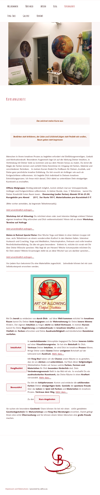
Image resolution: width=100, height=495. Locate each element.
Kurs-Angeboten (47, 399)
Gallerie (26, 16)
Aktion (43, 6)
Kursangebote (69, 6)
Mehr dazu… (58, 354)
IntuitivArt (16, 347)
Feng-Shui (11, 16)
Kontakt (40, 16)
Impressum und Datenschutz (16, 489)
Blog (55, 6)
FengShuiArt (17, 368)
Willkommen (12, 6)
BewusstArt (16, 387)
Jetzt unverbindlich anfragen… (20, 210)
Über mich (29, 6)
